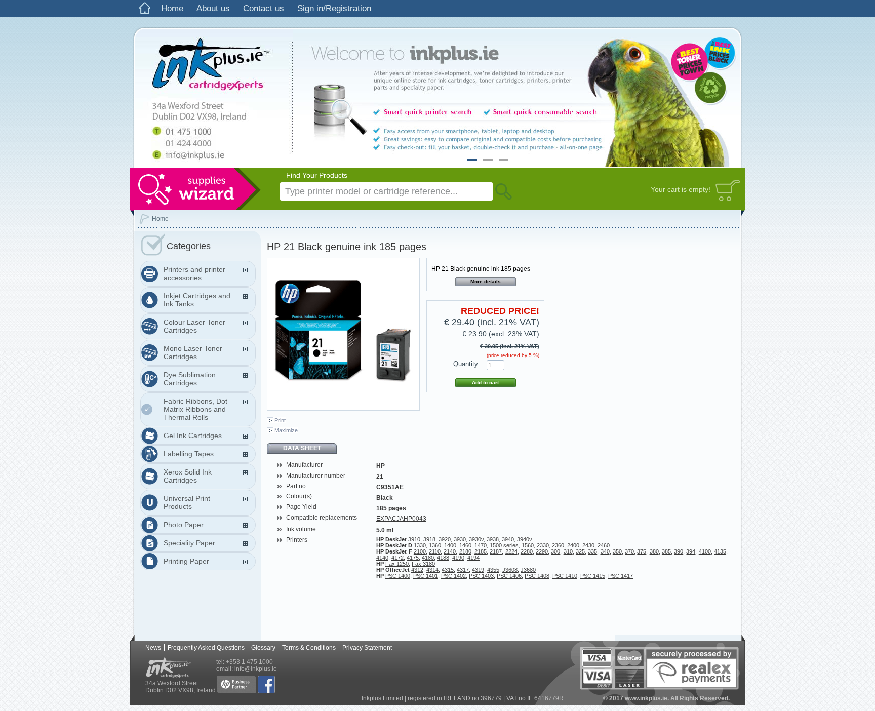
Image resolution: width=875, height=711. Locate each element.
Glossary (263, 647)
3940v (524, 539)
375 (641, 551)
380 (654, 551)
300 (555, 551)
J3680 (528, 570)
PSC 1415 (592, 576)
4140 (382, 558)
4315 (448, 570)
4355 (493, 570)
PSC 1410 (564, 576)
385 (666, 551)
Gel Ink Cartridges (193, 435)
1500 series (504, 545)
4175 (413, 558)
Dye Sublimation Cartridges (190, 379)
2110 (435, 551)
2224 (511, 551)
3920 (445, 539)
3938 (493, 539)
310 (568, 551)
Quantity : (467, 364)
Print (280, 420)
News (153, 647)
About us (213, 8)
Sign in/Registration (334, 8)
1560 (528, 545)
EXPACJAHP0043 (401, 518)
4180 (428, 558)
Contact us (263, 8)
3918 (429, 539)
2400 (573, 545)
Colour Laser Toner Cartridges (194, 326)
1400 (450, 545)
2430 (588, 545)
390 (678, 551)
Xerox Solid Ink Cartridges (188, 476)
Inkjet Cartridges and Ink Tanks (197, 300)
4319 (478, 570)
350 (617, 551)
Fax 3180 (423, 564)
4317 (463, 570)
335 (592, 551)
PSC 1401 (425, 576)
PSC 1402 (453, 576)
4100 (705, 551)
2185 (480, 551)
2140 (450, 551)
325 (580, 551)
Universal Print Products (187, 502)
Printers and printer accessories (194, 273)
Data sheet (302, 448)
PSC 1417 (620, 576)
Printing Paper (186, 561)
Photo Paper (184, 525)
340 (605, 551)
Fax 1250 (397, 564)
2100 (420, 551)
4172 (397, 558)
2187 (496, 551)
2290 (542, 551)
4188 (443, 558)
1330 (420, 545)
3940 (508, 539)
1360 (435, 545)
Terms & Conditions (309, 647)
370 (629, 551)
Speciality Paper (189, 543)
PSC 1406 (509, 576)
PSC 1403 (481, 576)
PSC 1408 (537, 576)
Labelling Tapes (189, 454)
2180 (465, 551)
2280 (527, 551)
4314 (432, 570)
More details (485, 281)
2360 (558, 545)
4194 (473, 558)
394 (690, 551)
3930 (460, 539)
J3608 (510, 570)
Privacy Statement (367, 647)
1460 (465, 545)
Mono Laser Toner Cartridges (193, 352)
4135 (720, 551)
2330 (543, 545)
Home (172, 8)
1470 (480, 545)
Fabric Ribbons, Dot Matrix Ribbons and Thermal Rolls (195, 409)
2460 (604, 545)
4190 (458, 558)
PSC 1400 (397, 576)
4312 (417, 570)
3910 (414, 539)
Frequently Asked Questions (206, 647)
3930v (476, 539)
